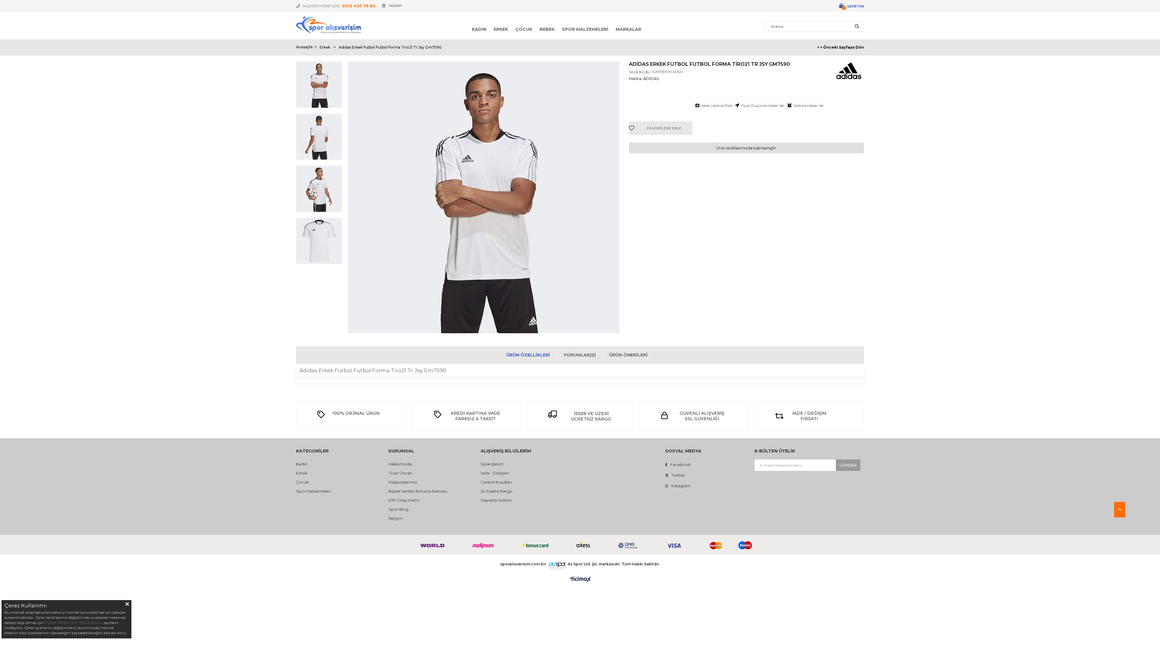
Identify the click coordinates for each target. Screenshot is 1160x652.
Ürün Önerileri (628, 355)
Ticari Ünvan (400, 473)
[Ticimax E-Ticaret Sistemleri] (580, 580)
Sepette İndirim (496, 500)
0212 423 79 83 (358, 5)
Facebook (680, 464)
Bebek (547, 29)
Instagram (681, 485)
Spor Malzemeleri (585, 29)
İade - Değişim (495, 473)
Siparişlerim (492, 464)
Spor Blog (398, 509)
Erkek (501, 29)
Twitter (678, 475)
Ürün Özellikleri (528, 355)
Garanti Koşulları (496, 482)
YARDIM (395, 6)
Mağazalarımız (402, 482)
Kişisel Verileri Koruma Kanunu (417, 491)
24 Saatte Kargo (496, 491)
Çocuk (523, 29)
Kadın (479, 29)
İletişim (395, 518)
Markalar (628, 29)
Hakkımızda (400, 464)
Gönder (848, 465)
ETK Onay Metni (403, 500)
